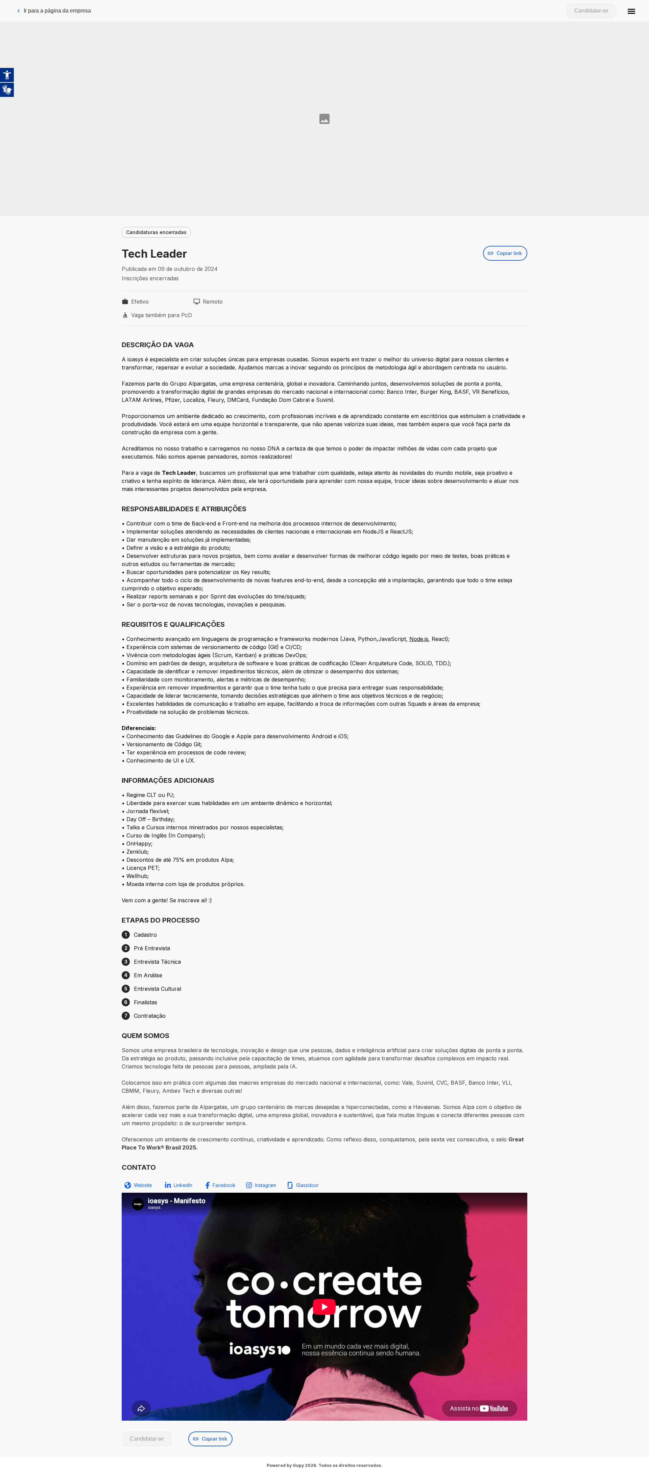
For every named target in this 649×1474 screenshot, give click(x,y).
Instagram (265, 1185)
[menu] (631, 10)
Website (143, 1185)
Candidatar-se (591, 11)
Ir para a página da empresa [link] (57, 11)
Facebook (224, 1185)
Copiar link (509, 253)
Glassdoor (307, 1185)
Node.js (418, 639)
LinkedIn (183, 1185)
